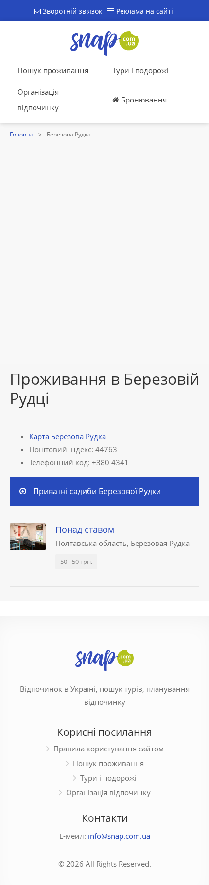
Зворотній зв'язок (71, 11)
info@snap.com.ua (119, 836)
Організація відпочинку (38, 99)
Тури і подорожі (140, 70)
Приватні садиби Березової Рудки (97, 491)
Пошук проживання (52, 70)
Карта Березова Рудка (67, 436)
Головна (22, 134)
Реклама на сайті (143, 11)
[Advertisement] (104, 250)
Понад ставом (84, 529)
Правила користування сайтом (108, 748)
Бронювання (143, 99)
